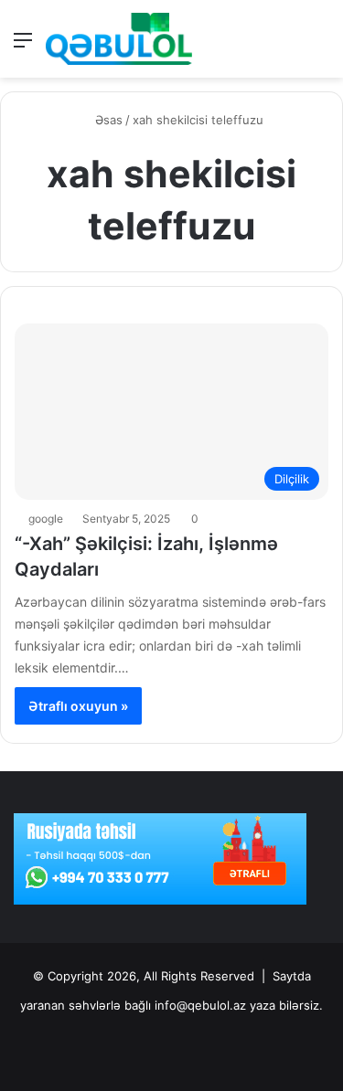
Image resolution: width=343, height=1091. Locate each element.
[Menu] (23, 46)
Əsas (107, 119)
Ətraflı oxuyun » (78, 706)
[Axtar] (320, 46)
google (45, 518)
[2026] (119, 39)
